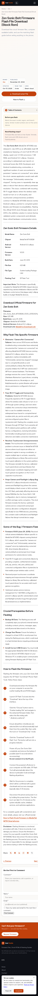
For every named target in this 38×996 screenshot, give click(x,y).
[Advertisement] (19, 57)
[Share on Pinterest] (27, 853)
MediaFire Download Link (26, 327)
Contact (4, 973)
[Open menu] (34, 3)
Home (4, 9)
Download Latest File (20, 94)
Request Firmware (10, 934)
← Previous (7, 861)
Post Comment (8, 913)
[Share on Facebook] (15, 853)
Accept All (19, 991)
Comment (8, 875)
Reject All (8, 991)
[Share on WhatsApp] (23, 853)
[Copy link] (32, 853)
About (4, 970)
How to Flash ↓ (19, 100)
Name (6, 894)
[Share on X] (10, 853)
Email (6, 901)
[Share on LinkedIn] (19, 853)
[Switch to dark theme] (16, 3)
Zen (9, 9)
